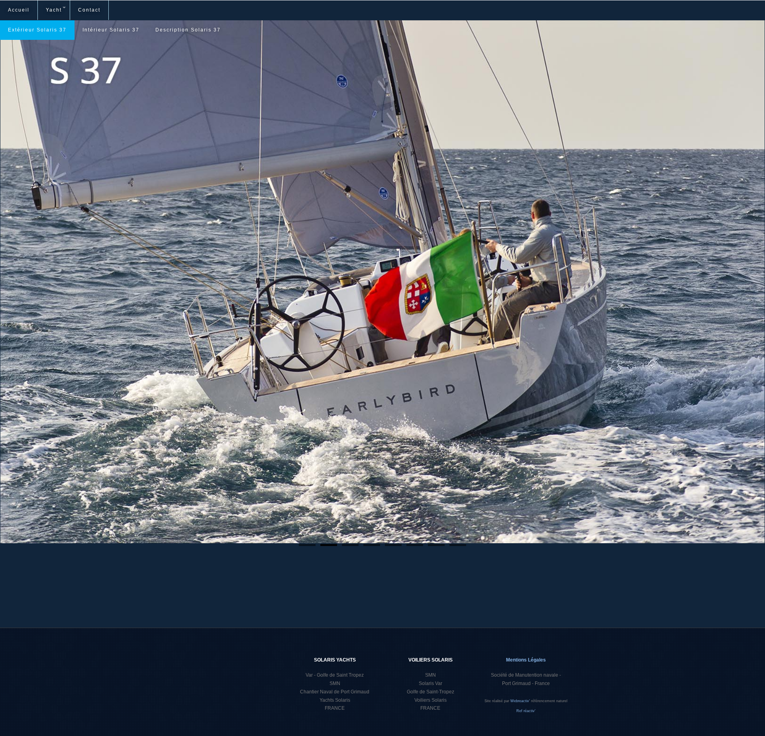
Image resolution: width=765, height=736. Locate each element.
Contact (89, 10)
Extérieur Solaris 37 (37, 30)
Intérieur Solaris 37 (110, 30)
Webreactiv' (520, 701)
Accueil (18, 10)
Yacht (54, 10)
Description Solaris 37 (188, 30)
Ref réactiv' (526, 711)
